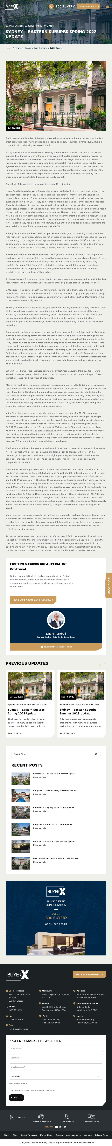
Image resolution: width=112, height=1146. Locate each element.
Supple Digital (87, 1142)
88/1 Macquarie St (64, 427)
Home (9, 48)
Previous (100, 664)
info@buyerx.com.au (18, 1029)
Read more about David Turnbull (32, 600)
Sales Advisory (67, 1121)
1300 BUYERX (65, 6)
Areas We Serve (73, 1135)
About (6, 1135)
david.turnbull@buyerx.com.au (58, 647)
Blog (15, 1135)
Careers (59, 1135)
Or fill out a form (56, 924)
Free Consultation (87, 6)
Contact (88, 1135)
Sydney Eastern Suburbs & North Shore (56, 637)
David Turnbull (56, 633)
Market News (46, 1135)
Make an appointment (88, 974)
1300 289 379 (15, 1010)
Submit (15, 1098)
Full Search (21, 1118)
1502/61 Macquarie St (45, 430)
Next (103, 664)
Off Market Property (92, 1121)
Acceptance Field (18, 1083)
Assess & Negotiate (42, 1121)
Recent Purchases (29, 1135)
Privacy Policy (101, 1135)
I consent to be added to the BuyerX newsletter (32, 1090)
